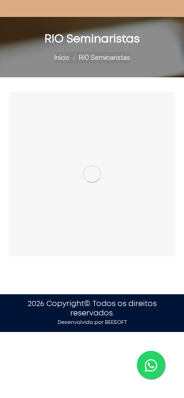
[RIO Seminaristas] (92, 174)
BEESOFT (116, 322)
